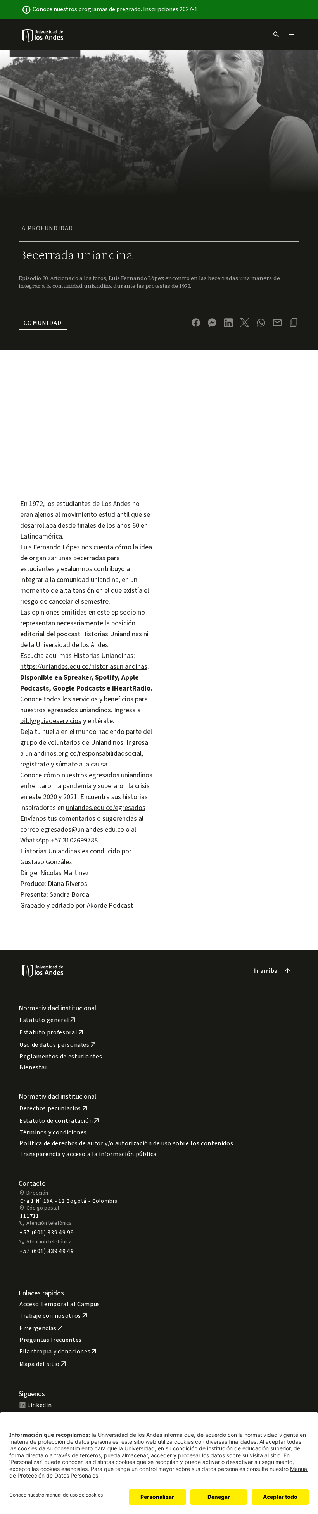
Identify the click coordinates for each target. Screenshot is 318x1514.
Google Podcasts (79, 688)
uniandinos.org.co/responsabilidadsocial (83, 753)
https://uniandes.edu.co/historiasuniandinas (83, 667)
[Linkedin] (228, 323)
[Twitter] (245, 322)
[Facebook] (196, 322)
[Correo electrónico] (277, 322)
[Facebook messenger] (212, 322)
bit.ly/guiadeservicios (50, 721)
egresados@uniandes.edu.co (82, 829)
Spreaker (77, 677)
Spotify (106, 677)
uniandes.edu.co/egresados (105, 808)
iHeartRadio (131, 688)
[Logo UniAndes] (43, 35)
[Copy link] (293, 322)
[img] (43, 35)
